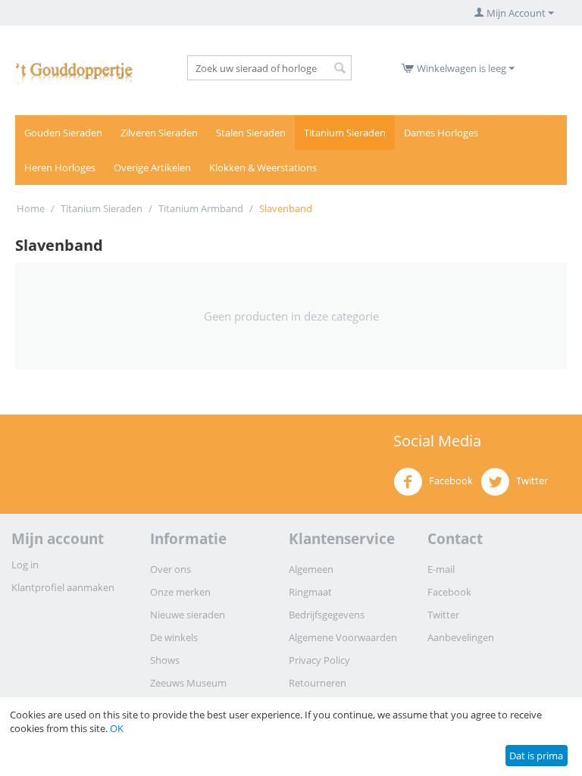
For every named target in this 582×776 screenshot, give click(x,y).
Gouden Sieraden (63, 132)
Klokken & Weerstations (263, 167)
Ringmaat (310, 592)
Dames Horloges (441, 132)
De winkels (174, 637)
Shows (165, 660)
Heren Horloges (59, 167)
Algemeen (311, 569)
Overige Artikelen (152, 167)
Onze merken (180, 592)
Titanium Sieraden (345, 132)
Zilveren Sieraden (159, 132)
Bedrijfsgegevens (327, 614)
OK (117, 728)
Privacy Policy (319, 660)
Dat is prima (536, 755)
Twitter (531, 480)
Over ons (170, 569)
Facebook (450, 480)
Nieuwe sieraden (187, 614)
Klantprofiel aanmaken (62, 587)
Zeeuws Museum (188, 683)
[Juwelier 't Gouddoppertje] (74, 70)
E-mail (441, 569)
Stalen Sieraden (251, 132)
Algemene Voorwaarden (343, 637)
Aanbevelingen (460, 637)
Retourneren (317, 683)
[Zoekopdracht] (340, 69)
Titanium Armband (200, 208)
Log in (25, 564)
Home (31, 208)
